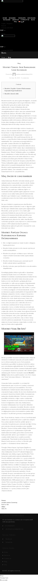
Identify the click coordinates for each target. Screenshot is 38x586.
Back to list (5, 504)
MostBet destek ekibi (12, 94)
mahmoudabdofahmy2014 (24, 74)
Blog (9, 57)
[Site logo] (12, 8)
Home (3, 57)
